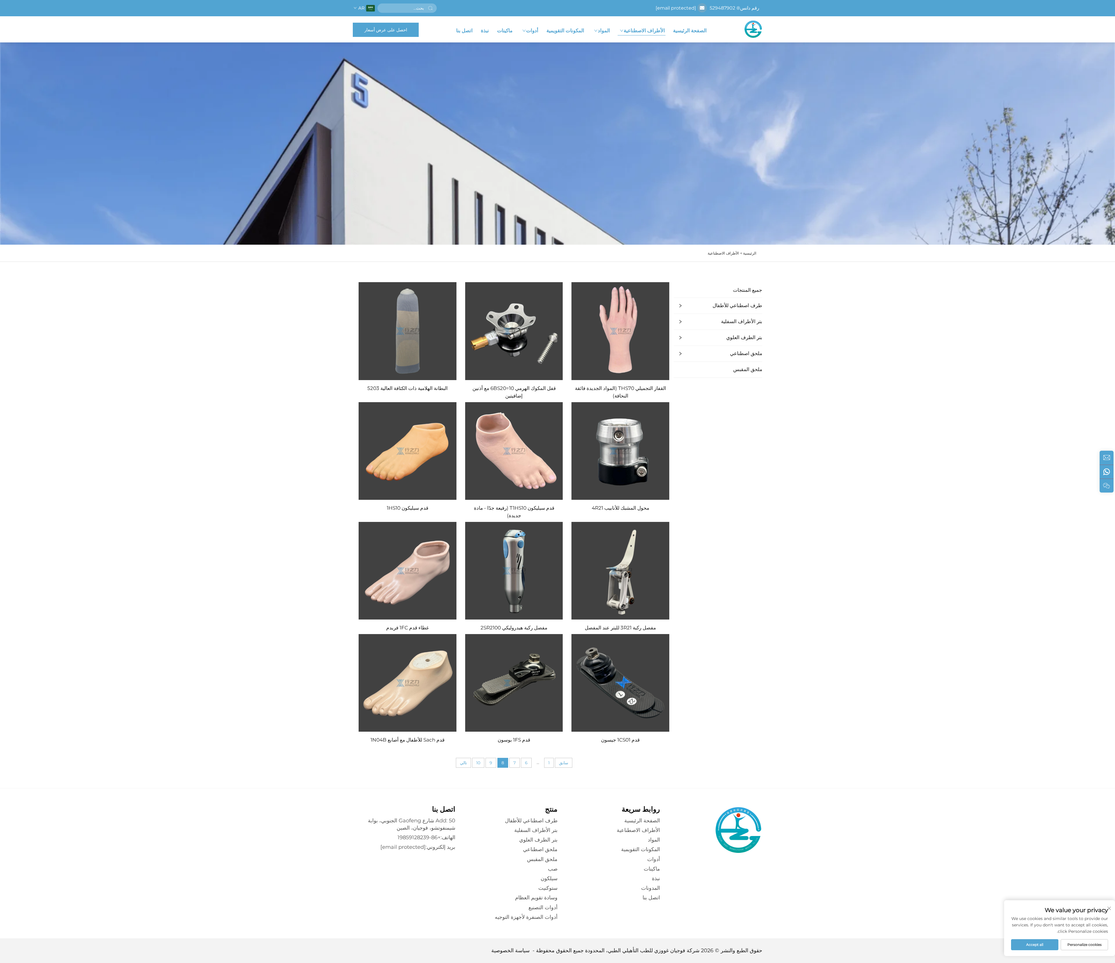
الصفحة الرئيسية (690, 30)
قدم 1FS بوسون (514, 740)
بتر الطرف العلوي (744, 337)
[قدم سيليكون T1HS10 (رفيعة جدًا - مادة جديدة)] (514, 450)
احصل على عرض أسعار (385, 30)
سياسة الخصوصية (510, 950)
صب (553, 869)
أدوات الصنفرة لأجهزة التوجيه (526, 917)
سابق (563, 762)
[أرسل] (430, 8)
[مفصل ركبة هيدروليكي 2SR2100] (514, 570)
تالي (463, 762)
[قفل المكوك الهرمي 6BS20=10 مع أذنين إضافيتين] (514, 331)
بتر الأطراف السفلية (741, 321)
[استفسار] (1107, 458)
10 (478, 762)
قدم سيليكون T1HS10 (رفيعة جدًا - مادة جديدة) (514, 511)
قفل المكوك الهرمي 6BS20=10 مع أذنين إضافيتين (514, 392)
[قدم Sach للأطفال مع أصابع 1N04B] (407, 682)
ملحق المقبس (747, 369)
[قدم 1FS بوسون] (514, 682)
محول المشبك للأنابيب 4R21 (620, 508)
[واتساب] (1107, 472)
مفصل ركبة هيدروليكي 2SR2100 (514, 628)
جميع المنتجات (747, 290)
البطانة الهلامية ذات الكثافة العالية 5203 (407, 388)
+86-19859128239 (419, 837)
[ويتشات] (1107, 486)
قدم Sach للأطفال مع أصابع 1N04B (408, 740)
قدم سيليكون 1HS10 (407, 508)
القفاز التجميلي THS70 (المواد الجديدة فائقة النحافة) (620, 392)
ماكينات (504, 30)
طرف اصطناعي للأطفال (737, 305)
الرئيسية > (748, 253)
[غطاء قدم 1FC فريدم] (407, 570)
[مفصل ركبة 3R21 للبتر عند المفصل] (620, 570)
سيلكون (549, 878)
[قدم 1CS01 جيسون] (620, 682)
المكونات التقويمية (565, 30)
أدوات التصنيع (543, 907)
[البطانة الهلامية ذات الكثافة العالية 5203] (407, 331)
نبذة (485, 30)
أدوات (532, 30)
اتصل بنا (464, 30)
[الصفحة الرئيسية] (753, 29)
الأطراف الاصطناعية (644, 30)
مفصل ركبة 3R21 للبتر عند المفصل (620, 628)
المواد (604, 30)
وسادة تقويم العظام (536, 897)
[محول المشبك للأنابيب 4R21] (620, 450)
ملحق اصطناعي (746, 353)
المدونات (650, 888)
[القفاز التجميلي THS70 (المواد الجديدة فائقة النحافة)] (620, 331)
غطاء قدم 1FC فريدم (407, 628)
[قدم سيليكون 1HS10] (407, 450)
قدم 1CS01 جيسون (620, 740)
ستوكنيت (548, 888)
